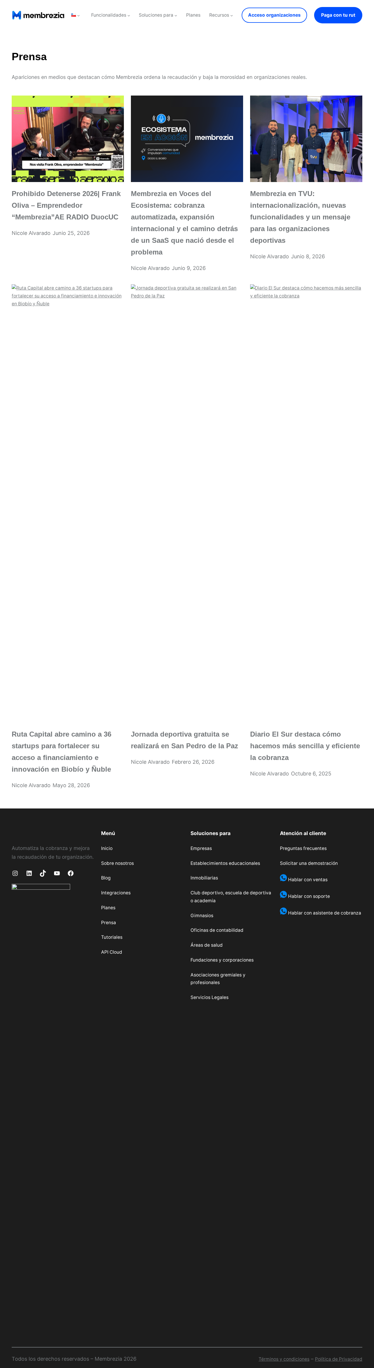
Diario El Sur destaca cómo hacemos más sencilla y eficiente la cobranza (305, 745)
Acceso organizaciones (274, 15)
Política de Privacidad (338, 1359)
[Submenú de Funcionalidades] (128, 15)
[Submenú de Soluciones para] (175, 15)
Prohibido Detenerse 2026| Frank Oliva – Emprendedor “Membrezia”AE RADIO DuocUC (66, 205)
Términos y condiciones (284, 1359)
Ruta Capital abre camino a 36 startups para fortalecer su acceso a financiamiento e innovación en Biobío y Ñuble (61, 751)
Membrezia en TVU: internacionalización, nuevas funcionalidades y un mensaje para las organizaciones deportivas (300, 217)
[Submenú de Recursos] (231, 15)
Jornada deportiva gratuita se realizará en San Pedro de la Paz (184, 740)
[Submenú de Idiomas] (78, 15)
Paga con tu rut (338, 15)
